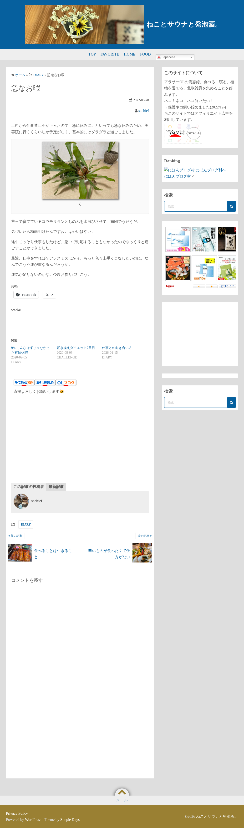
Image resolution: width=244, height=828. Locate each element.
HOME (129, 54)
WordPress (33, 820)
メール (122, 800)
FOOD (145, 54)
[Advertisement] (80, 440)
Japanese (168, 57)
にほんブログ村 (177, 176)
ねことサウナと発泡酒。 (184, 24)
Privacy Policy (17, 813)
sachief (143, 111)
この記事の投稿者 (29, 487)
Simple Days (70, 820)
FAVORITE (110, 54)
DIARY (26, 524)
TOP (92, 54)
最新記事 (56, 487)
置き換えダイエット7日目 (76, 348)
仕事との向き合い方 (117, 348)
